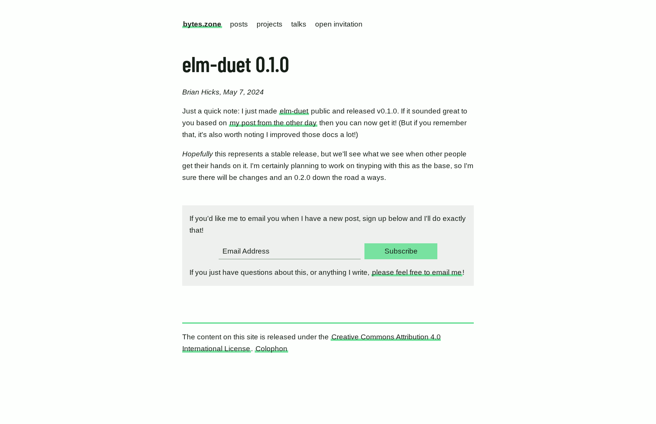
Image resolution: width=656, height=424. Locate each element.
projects (269, 24)
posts (239, 24)
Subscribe (401, 251)
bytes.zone (202, 24)
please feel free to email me (417, 272)
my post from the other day (273, 123)
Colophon (271, 349)
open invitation (339, 24)
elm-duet (294, 111)
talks (298, 24)
